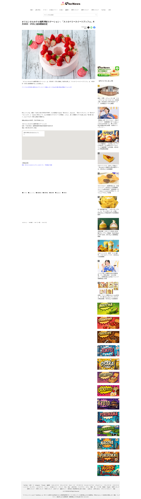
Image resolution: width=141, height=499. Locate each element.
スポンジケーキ (55, 485)
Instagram (37, 485)
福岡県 (52, 192)
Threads (43, 485)
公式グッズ (56, 488)
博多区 (65, 192)
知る (69, 487)
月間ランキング (95, 9)
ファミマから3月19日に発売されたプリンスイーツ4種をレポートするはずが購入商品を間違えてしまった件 (47, 87)
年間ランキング (48, 488)
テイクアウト (81, 487)
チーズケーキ (80, 485)
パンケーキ (25, 487)
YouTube (103, 9)
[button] (96, 15)
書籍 (92, 487)
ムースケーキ (40, 487)
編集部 (66, 9)
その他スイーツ (52, 9)
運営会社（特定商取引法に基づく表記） (77, 488)
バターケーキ (116, 485)
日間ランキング (74, 9)
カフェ (87, 487)
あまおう (59, 192)
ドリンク (61, 487)
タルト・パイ (72, 485)
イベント (46, 487)
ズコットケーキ (63, 485)
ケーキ (44, 9)
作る (65, 487)
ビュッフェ (32, 192)
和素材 (103, 487)
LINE (109, 9)
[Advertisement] (58, 100)
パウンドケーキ (107, 485)
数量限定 (39, 192)
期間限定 (46, 192)
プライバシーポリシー (106, 488)
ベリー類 (99, 487)
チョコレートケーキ (89, 485)
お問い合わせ (96, 488)
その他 (60, 9)
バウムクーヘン (98, 485)
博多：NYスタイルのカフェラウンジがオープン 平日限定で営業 (37, 165)
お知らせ (90, 488)
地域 (31, 9)
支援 (114, 488)
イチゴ (25, 192)
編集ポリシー (63, 488)
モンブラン (32, 487)
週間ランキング (84, 9)
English (108, 487)
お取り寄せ (37, 9)
